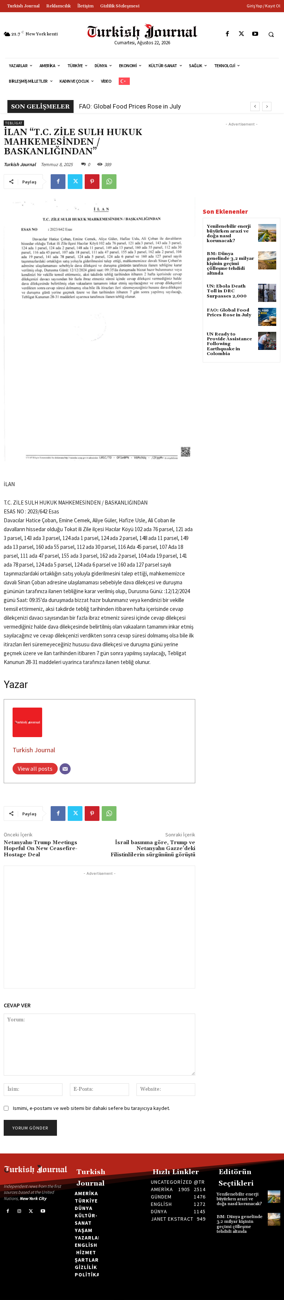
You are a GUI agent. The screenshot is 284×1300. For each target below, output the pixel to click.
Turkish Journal (20, 164)
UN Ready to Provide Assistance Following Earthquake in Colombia (229, 344)
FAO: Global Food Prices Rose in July (130, 106)
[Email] (65, 768)
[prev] (255, 106)
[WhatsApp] (109, 181)
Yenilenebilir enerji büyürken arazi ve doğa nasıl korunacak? (229, 234)
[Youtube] (255, 34)
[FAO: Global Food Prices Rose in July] (267, 317)
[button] (271, 34)
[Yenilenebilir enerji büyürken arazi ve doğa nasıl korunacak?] (267, 233)
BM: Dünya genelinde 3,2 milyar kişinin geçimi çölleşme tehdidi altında (230, 263)
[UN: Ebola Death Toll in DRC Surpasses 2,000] (267, 293)
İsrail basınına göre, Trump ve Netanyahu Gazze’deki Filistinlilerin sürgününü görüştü (153, 849)
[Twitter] (241, 34)
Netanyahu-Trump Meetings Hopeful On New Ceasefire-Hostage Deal (40, 849)
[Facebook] (228, 34)
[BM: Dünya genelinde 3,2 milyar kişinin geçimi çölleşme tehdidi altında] (267, 260)
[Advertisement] (99, 929)
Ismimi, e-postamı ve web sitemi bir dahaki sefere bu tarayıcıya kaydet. (91, 1108)
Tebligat (14, 123)
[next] (266, 106)
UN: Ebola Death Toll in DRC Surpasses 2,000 (227, 291)
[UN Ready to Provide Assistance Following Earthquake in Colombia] (267, 341)
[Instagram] (20, 1211)
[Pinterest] (92, 181)
